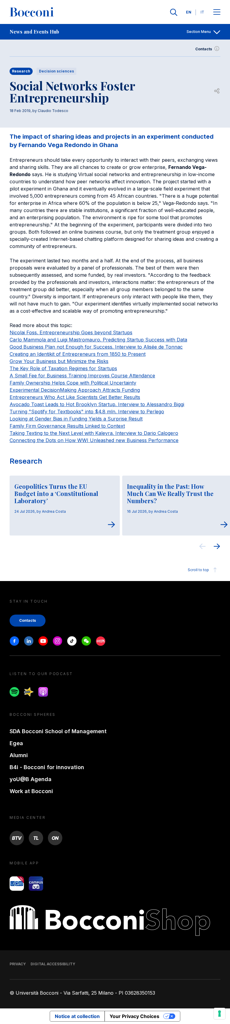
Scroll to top (198, 570)
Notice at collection (77, 1016)
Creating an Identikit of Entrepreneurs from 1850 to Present (78, 354)
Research (26, 461)
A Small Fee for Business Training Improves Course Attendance (82, 376)
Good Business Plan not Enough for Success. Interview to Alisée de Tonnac (96, 347)
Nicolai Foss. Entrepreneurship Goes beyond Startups (71, 332)
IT (202, 12)
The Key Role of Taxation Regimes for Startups (63, 368)
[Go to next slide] (216, 547)
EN (188, 12)
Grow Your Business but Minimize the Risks (59, 361)
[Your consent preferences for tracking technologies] (219, 1013)
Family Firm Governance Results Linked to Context (67, 426)
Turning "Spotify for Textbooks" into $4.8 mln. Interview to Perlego (87, 412)
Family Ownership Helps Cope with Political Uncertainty (73, 383)
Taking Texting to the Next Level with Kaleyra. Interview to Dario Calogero (94, 433)
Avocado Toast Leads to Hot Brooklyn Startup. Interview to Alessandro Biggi (97, 404)
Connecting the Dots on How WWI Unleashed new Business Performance (94, 440)
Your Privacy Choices (134, 1016)
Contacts (203, 49)
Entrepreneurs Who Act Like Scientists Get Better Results (75, 397)
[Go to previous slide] (202, 547)
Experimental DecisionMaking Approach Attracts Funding (75, 390)
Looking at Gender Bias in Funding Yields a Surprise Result (76, 419)
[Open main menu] (216, 12)
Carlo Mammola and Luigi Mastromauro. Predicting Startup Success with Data (98, 340)
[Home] (32, 12)
